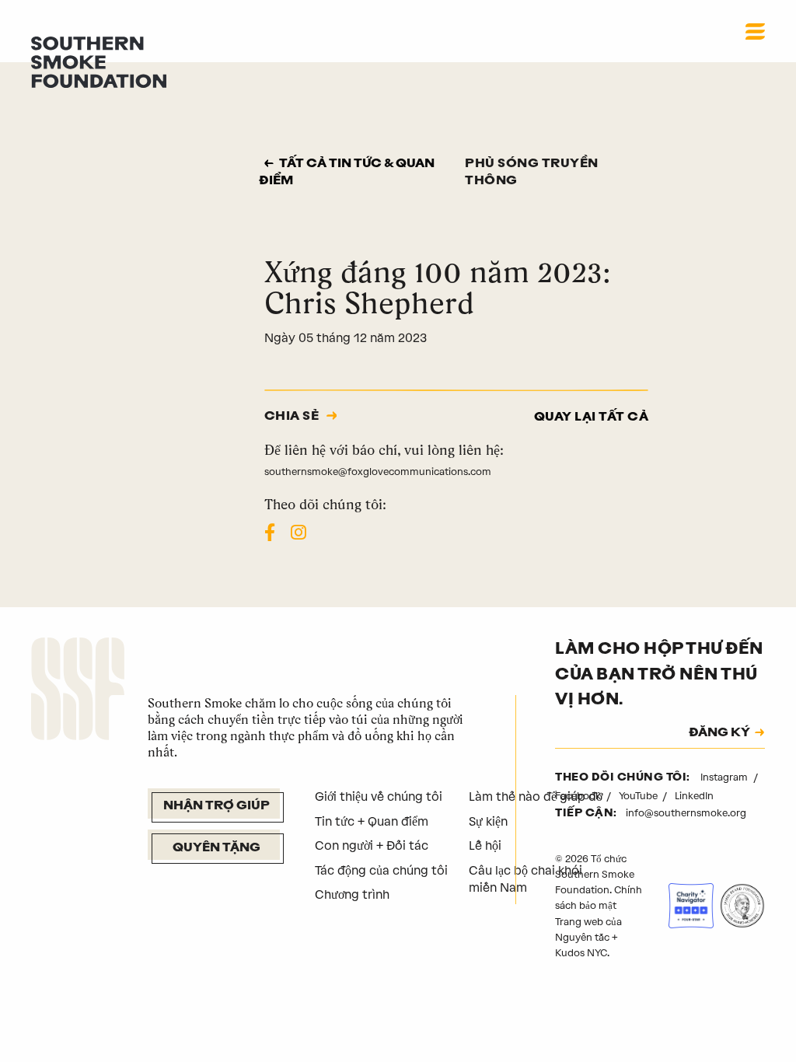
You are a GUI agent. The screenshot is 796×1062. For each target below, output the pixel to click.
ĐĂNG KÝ (719, 733)
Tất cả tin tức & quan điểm (347, 173)
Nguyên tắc (582, 937)
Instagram (725, 777)
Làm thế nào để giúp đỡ (535, 796)
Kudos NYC (581, 953)
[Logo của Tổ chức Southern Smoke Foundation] (77, 691)
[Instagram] (298, 532)
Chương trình (352, 894)
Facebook (579, 796)
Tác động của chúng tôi (381, 870)
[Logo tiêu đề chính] (98, 61)
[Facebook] (269, 532)
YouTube (639, 796)
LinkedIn (694, 796)
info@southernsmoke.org (686, 813)
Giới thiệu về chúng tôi (378, 796)
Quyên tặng (216, 848)
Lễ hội (485, 845)
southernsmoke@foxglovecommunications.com (377, 471)
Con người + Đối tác (371, 845)
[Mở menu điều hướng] (755, 31)
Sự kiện (488, 821)
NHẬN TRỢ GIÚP (216, 806)
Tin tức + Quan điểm (371, 821)
